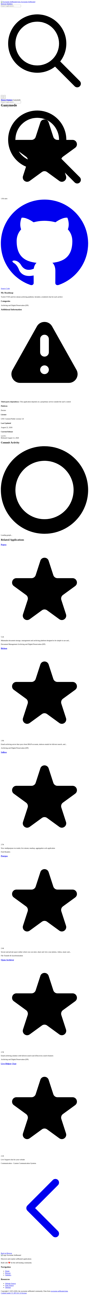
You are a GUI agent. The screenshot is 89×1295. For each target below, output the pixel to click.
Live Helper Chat (8, 1064)
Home (3, 100)
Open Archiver (7, 960)
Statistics (10, 4)
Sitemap (8, 1287)
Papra (3, 544)
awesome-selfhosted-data (59, 1291)
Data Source (9, 1285)
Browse (4, 4)
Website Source (10, 1283)
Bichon (4, 648)
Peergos (4, 856)
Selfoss (4, 752)
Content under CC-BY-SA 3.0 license (14, 1293)
